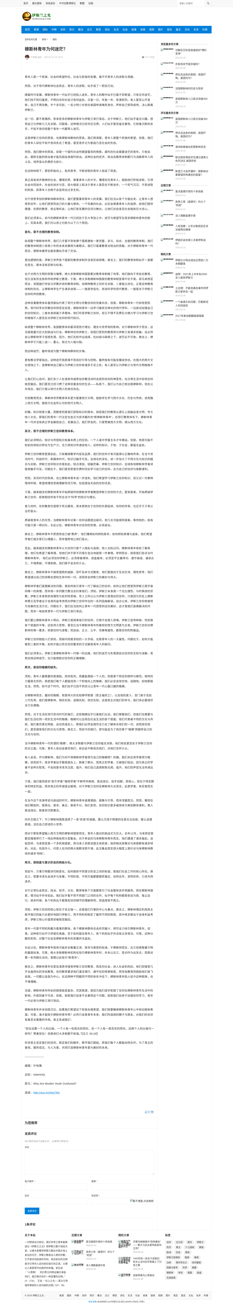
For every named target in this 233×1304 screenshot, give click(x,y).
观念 (169, 29)
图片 (160, 29)
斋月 (190, 1242)
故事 (133, 29)
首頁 (44, 39)
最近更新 (37, 3)
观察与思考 (172, 1267)
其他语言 (50, 3)
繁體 (82, 3)
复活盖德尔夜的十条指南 (189, 191)
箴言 (178, 29)
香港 (36, 29)
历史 (178, 1252)
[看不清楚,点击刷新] (142, 1201)
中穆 (54, 29)
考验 (180, 1272)
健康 (194, 1267)
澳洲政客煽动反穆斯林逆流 (190, 147)
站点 (27, 1195)
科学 (185, 1267)
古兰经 (179, 1242)
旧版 (90, 3)
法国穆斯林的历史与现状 (189, 88)
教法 (80, 29)
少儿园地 (189, 1247)
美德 (196, 1257)
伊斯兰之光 (38, 1295)
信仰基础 (196, 1262)
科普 (204, 29)
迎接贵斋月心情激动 (143, 1275)
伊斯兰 (200, 1242)
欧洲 (169, 1252)
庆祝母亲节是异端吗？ (188, 64)
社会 (125, 29)
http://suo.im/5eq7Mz (46, 1092)
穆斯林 (170, 1272)
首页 (25, 3)
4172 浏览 (149, 57)
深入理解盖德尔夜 (185, 215)
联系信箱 (92, 1302)
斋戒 (201, 1247)
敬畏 (187, 1257)
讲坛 (107, 29)
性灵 (169, 1247)
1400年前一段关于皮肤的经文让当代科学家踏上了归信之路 (147, 1261)
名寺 (196, 29)
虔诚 (199, 1272)
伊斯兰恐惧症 (173, 1257)
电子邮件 (30, 1181)
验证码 (95, 1195)
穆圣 (98, 29)
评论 (27, 1147)
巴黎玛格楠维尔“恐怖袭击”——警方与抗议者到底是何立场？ (147, 1245)
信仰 (62, 29)
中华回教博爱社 (67, 3)
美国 (190, 1272)
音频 (142, 29)
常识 (71, 29)
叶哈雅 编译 (36, 57)
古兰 (89, 29)
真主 (178, 1247)
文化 (187, 29)
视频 (151, 29)
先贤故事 (171, 1277)
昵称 (94, 1181)
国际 (45, 29)
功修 (169, 1262)
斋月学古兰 (181, 1262)
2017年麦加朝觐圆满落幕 (189, 316)
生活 (116, 29)
